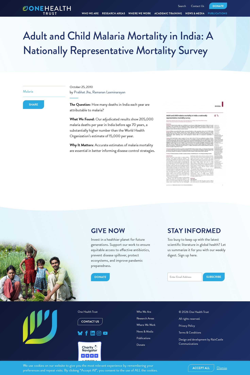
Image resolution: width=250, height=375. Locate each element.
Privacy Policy (187, 326)
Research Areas (145, 318)
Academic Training (168, 13)
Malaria (28, 91)
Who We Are (90, 13)
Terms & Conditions (190, 332)
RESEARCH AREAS (113, 13)
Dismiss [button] (222, 368)
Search (182, 6)
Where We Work (139, 13)
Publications (217, 13)
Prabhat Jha (82, 92)
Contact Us (197, 6)
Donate (218, 6)
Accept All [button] (201, 368)
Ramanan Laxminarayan (108, 92)
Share (33, 104)
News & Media (194, 13)
